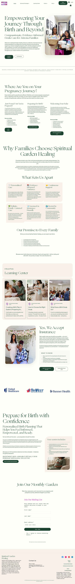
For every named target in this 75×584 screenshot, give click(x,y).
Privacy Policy (69, 561)
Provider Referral (68, 570)
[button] (70, 5)
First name (28, 510)
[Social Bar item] (62, 557)
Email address (29, 522)
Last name (27, 516)
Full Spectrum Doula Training (68, 565)
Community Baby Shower (68, 563)
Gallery (68, 568)
